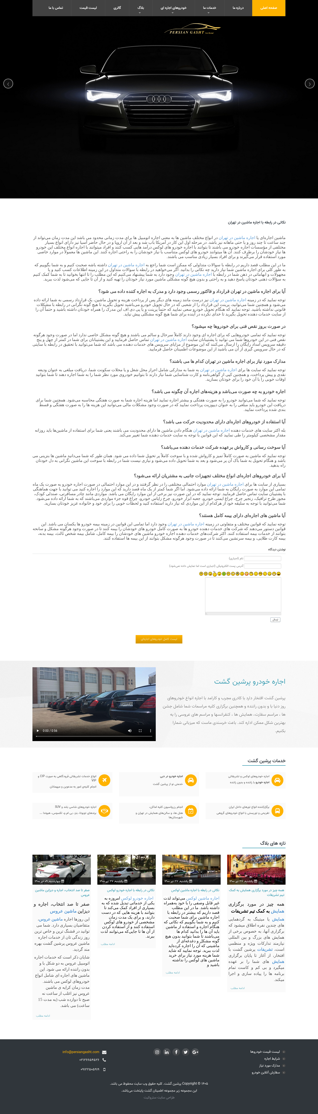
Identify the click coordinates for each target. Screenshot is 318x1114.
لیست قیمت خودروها (265, 1052)
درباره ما (238, 8)
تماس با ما (56, 8)
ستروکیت (150, 1097)
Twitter (186, 1052)
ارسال (275, 620)
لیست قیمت (88, 8)
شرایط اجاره (272, 1059)
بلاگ (141, 8)
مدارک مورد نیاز (269, 1065)
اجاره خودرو (269, 682)
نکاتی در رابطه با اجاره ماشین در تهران (257, 222)
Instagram (157, 1052)
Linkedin (166, 1052)
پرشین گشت (232, 682)
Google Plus (195, 1052)
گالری (117, 8)
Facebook (176, 1052)
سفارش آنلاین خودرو (266, 1072)
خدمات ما (209, 8)
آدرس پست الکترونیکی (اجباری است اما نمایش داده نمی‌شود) (206, 566)
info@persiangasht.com (81, 1052)
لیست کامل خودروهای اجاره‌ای (159, 639)
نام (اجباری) (236, 558)
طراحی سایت (166, 1097)
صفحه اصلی (268, 8)
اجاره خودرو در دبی (171, 776)
